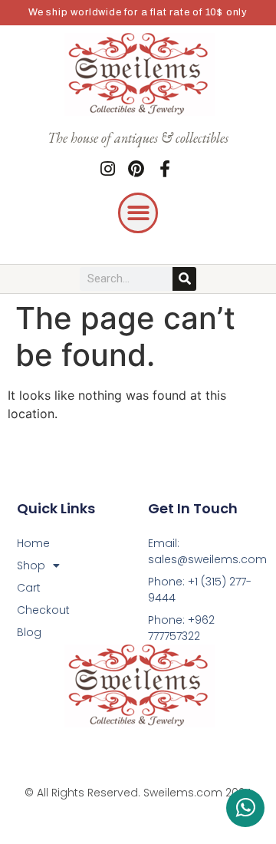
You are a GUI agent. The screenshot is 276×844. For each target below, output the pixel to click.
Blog (29, 632)
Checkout (43, 610)
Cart (29, 587)
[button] (138, 213)
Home (33, 543)
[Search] (184, 279)
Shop (31, 565)
